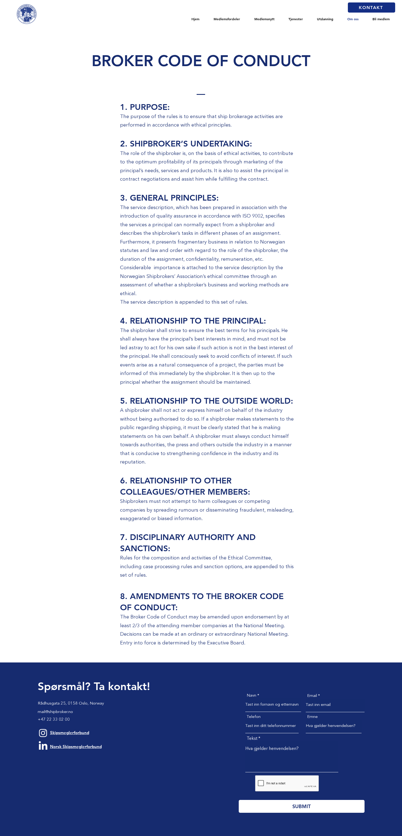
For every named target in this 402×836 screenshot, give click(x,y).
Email (312, 696)
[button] (226, 19)
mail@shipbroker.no (55, 712)
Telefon (254, 717)
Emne (312, 717)
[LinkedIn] (43, 746)
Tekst (252, 739)
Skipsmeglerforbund (69, 732)
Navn (251, 696)
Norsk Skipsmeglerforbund (76, 746)
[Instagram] (43, 733)
